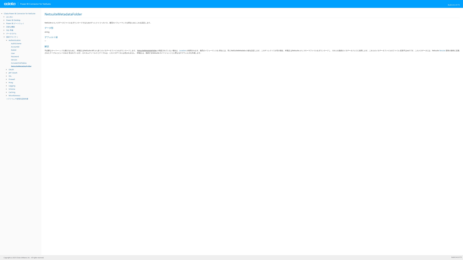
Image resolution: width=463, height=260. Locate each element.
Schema (12, 89)
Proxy (11, 82)
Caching (12, 92)
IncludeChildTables (19, 63)
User (13, 53)
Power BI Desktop (13, 20)
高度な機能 (10, 27)
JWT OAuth (13, 73)
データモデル (11, 33)
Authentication (15, 40)
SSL (10, 76)
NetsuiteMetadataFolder (21, 66)
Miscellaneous (14, 95)
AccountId (15, 47)
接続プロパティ (12, 37)
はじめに (9, 17)
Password (15, 56)
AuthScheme (16, 43)
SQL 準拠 (9, 30)
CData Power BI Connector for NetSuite (19, 13)
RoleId (13, 50)
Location (182, 50)
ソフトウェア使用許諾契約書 (17, 99)
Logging (12, 86)
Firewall (12, 79)
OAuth (11, 69)
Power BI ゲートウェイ (15, 23)
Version (14, 60)
